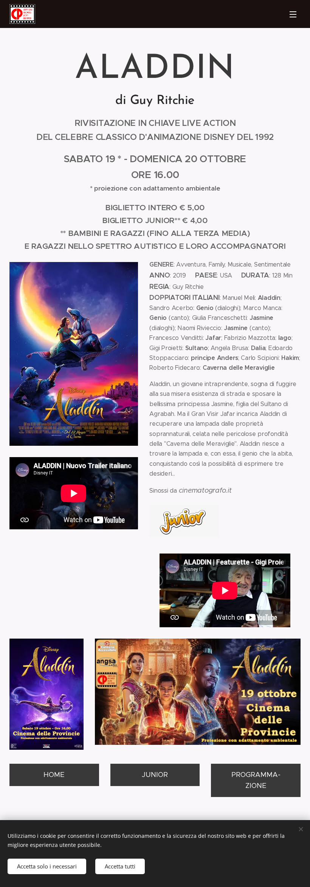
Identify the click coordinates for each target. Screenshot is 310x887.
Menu (293, 14)
